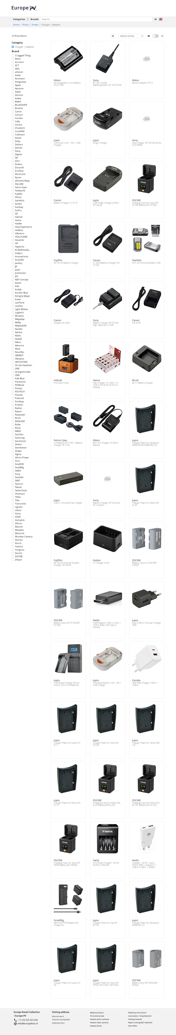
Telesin (18, 487)
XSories (19, 539)
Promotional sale (97, 1016)
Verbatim (20, 520)
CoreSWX (19, 131)
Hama (18, 220)
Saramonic (20, 441)
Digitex (18, 154)
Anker (18, 75)
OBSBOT (19, 355)
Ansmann (20, 78)
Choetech (20, 127)
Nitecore (19, 345)
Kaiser (18, 282)
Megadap (20, 319)
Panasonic (20, 381)
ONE (17, 368)
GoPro (18, 210)
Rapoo (18, 411)
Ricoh (18, 417)
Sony (17, 473)
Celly (17, 121)
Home (16, 24)
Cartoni (19, 114)
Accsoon (19, 62)
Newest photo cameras (99, 1019)
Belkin (18, 101)
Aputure (19, 88)
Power (35, 24)
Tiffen (18, 497)
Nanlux (18, 332)
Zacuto (18, 553)
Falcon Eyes (21, 187)
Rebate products (97, 1012)
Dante (18, 137)
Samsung (20, 437)
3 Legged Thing (23, 55)
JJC (16, 266)
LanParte (19, 302)
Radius (18, 408)
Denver (19, 147)
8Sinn (18, 58)
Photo (25, 24)
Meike (18, 322)
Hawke (18, 223)
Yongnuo (19, 549)
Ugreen (19, 506)
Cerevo (18, 124)
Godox (18, 203)
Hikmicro (19, 233)
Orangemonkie (22, 371)
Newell (18, 338)
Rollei (18, 424)
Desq (17, 151)
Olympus (19, 358)
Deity (17, 141)
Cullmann (20, 134)
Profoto (19, 404)
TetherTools (21, 490)
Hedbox (19, 230)
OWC (17, 375)
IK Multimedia (22, 249)
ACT (17, 65)
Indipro (19, 253)
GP (16, 213)
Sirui (17, 460)
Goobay (19, 207)
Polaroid (19, 398)
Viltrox (18, 523)
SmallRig (19, 467)
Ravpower (20, 414)
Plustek (19, 394)
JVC (16, 276)
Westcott (19, 533)
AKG (17, 68)
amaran (19, 71)
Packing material (135, 1019)
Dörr (17, 160)
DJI (16, 157)
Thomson (20, 493)
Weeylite (19, 530)
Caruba (19, 118)
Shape (18, 450)
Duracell (19, 167)
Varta (18, 513)
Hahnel (18, 216)
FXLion (18, 197)
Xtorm (18, 543)
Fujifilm (18, 193)
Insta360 (19, 259)
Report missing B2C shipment (140, 1022)
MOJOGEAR (20, 325)
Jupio (17, 269)
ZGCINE (19, 556)
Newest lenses (96, 1026)
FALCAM (19, 183)
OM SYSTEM (21, 361)
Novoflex (19, 352)
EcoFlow (19, 170)
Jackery (18, 263)
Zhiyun (18, 559)
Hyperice (19, 246)
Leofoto (19, 305)
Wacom (19, 526)
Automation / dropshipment (140, 1016)
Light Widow (21, 309)
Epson (18, 177)
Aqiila (18, 91)
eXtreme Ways (22, 180)
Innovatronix (21, 256)
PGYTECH (20, 391)
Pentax (18, 388)
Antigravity (20, 81)
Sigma (18, 454)
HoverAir (19, 240)
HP (16, 243)
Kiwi (17, 286)
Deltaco (19, 144)
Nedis (18, 335)
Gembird (19, 200)
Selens (18, 444)
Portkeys (19, 401)
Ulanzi (18, 510)
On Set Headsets (23, 365)
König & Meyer (22, 296)
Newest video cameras (99, 1022)
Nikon (18, 342)
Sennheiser (21, 447)
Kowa (18, 299)
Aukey (18, 98)
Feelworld (20, 190)
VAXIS (18, 516)
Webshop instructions (137, 1012)
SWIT (17, 480)
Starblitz (19, 477)
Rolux (18, 427)
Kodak (18, 289)
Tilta (17, 500)
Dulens (18, 164)
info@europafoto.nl (28, 1023)
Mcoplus (19, 315)
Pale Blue (19, 378)
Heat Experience (23, 226)
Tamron (19, 483)
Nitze (17, 348)
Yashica (19, 546)
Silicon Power (22, 457)
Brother (19, 108)
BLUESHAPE (21, 104)
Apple (18, 85)
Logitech (19, 312)
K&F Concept (21, 279)
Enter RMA (132, 1026)
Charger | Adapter (24, 46)
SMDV (18, 470)
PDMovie (19, 385)
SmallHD (19, 464)
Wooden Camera (23, 536)
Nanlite (18, 328)
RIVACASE (20, 421)
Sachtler (19, 434)
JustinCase (20, 272)
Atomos (19, 95)
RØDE (18, 431)
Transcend (20, 503)
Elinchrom (20, 174)
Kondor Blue (21, 292)
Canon (18, 111)
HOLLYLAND (21, 236)
